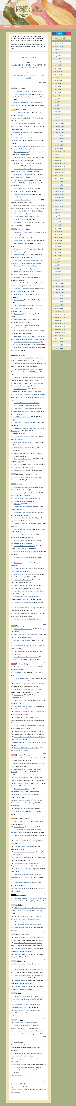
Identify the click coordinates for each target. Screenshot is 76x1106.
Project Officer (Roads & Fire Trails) (25, 447)
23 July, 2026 (57, 59)
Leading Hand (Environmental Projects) (26, 506)
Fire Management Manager (22, 763)
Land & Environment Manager (22, 94)
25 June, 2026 (57, 71)
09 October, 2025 (58, 185)
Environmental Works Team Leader (25, 535)
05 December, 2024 (59, 320)
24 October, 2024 (58, 339)
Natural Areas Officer (20, 249)
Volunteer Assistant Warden (23, 846)
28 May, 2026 (57, 83)
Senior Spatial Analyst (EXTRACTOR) (25, 369)
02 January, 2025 (58, 308)
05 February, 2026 (58, 132)
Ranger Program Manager (22, 551)
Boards (25, 75)
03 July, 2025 (57, 228)
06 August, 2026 (58, 52)
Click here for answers (18, 1075)
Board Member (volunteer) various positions (28, 943)
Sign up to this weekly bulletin (20, 1087)
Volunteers (33, 75)
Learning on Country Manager (23, 794)
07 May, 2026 (57, 92)
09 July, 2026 (57, 65)
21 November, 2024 (59, 326)
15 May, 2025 (57, 249)
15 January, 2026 (58, 142)
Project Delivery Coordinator (22, 602)
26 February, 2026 (58, 123)
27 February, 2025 (58, 283)
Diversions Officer (19, 557)
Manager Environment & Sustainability (25, 613)
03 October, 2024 (58, 348)
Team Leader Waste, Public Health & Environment (29, 205)
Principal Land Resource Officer (24, 808)
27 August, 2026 (58, 43)
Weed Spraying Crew (20, 243)
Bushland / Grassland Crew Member (25, 523)
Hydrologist (17, 383)
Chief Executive (18, 672)
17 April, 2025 (57, 262)
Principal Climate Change (21, 651)
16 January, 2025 (58, 302)
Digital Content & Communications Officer (26, 591)
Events (41, 75)
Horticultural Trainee (20, 667)
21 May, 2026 (57, 86)
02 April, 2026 (57, 108)
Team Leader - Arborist (21, 347)
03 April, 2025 (57, 268)
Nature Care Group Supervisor (23, 277)
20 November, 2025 (59, 166)
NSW (27, 65)
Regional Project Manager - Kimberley (26, 882)
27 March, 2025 (58, 271)
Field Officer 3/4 (19, 408)
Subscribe (17, 27)
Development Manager (21, 888)
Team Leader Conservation (22, 442)
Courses (28, 78)
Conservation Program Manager (24, 487)
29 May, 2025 (57, 243)
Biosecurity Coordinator (21, 194)
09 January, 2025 (58, 305)
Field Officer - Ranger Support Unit (25, 706)
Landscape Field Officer (21, 711)
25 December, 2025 (59, 151)
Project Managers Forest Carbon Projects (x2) (27, 102)
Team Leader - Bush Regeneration (24, 283)
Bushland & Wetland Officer (22, 529)
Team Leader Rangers (21, 411)
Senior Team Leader (20, 389)
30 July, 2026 (57, 56)
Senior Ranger (18, 319)
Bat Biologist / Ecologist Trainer (23, 232)
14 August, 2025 (58, 209)
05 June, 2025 (57, 240)
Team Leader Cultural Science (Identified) (27, 403)
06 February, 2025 (58, 292)
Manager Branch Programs (22, 459)
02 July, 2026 (57, 68)
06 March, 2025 (58, 280)
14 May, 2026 (57, 89)
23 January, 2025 (58, 299)
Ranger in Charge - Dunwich (22, 157)
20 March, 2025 (58, 274)
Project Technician (19, 240)
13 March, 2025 (58, 277)
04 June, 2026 (57, 80)
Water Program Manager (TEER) (24, 645)
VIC (36, 65)
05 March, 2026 (58, 120)
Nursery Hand (18, 314)
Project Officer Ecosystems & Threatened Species (29, 394)
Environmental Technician (22, 835)
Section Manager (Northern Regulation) (26, 634)
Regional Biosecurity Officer (22, 640)
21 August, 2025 (58, 206)
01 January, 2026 (58, 148)
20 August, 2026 (58, 46)
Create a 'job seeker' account (20, 1089)
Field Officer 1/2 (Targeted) (22, 417)
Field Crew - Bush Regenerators (24, 288)
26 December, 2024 (59, 311)
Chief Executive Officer (21, 216)
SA (45, 65)
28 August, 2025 (58, 203)
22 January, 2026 (58, 139)
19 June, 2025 (57, 234)
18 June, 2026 (57, 74)
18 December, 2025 (59, 154)
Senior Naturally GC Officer (22, 211)
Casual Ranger (18, 325)
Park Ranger (18, 783)
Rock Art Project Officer (21, 789)
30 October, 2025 (58, 176)
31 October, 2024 (58, 336)
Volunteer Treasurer (20, 954)
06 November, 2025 (59, 172)
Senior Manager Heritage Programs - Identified (28, 358)
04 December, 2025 (59, 160)
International (32, 67)
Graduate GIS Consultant (21, 91)
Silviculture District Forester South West (26, 748)
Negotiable (15, 65)
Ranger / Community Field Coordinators (26, 863)
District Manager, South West (23, 742)
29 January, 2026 (58, 136)
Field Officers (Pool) (20, 700)
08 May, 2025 (57, 252)
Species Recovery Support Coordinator (26, 493)
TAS (40, 65)
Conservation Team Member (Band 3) (25, 518)
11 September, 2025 (59, 197)
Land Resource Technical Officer (24, 800)
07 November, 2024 (59, 332)
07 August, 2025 (58, 212)
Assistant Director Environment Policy (25, 477)
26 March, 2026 (58, 111)
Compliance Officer (20, 725)
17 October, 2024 (58, 342)
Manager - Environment (21, 619)
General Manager (19, 574)
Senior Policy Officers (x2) (22, 453)
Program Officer (19, 300)
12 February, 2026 (58, 129)
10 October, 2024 (58, 345)
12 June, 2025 (57, 237)
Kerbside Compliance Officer (22, 580)
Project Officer (18, 254)
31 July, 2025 (57, 216)
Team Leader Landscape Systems (24, 546)
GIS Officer (17, 504)
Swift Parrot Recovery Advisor (23, 629)
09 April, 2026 (57, 105)
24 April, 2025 (57, 259)
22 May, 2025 (57, 246)
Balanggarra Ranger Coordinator (24, 852)
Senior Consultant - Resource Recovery (26, 585)
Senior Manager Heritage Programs (25, 363)
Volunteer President (20, 948)
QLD (22, 65)
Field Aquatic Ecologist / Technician (25, 678)
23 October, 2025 (58, 179)
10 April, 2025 (57, 265)
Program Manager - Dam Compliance (26, 731)
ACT (32, 65)
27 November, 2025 (59, 163)
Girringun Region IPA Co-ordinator (24, 163)
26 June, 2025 (57, 231)
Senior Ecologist (19, 237)
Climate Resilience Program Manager (25, 188)
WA (26, 67)
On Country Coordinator (21, 330)
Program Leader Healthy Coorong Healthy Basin (29, 737)
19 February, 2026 (58, 126)
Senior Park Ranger (20, 777)
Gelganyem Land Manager (22, 868)
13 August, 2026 (58, 49)
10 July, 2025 (57, 225)
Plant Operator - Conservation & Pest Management (29, 146)
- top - (44, 107)
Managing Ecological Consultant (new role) (27, 498)
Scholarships (17, 75)
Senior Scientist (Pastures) (22, 180)
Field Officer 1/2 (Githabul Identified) (25, 422)
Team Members (18, 294)
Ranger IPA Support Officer (22, 857)
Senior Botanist (19, 827)
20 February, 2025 (58, 286)
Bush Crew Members (20, 540)
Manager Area (18, 464)
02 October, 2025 (58, 188)
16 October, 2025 (58, 182)
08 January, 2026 (58, 145)
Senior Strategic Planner (21, 607)
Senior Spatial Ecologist (21, 821)
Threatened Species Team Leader (25, 758)
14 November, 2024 (59, 329)
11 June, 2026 (57, 77)
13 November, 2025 (59, 169)
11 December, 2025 (59, 157)
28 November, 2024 (59, 323)
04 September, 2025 (59, 200)
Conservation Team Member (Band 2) (25, 512)
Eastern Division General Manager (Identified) (28, 169)
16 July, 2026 (57, 62)
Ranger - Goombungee (21, 152)
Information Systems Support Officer (25, 689)
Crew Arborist (18, 563)
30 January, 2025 (58, 296)
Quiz (28, 80)
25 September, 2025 (59, 191)
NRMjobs (6, 27)
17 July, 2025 (57, 222)
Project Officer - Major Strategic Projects (26, 596)
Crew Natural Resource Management (25, 568)
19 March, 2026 (58, 114)
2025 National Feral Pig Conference (25, 1010)
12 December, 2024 (59, 317)
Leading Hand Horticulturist (21, 132)
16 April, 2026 (57, 102)
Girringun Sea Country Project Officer (25, 174)
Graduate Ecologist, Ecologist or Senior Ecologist (29, 684)
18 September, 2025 (59, 194)
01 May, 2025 (57, 256)
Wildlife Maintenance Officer (21, 112)
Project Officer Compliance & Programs (26, 436)
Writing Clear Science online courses (25, 1022)
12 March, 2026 (58, 117)
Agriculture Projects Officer (22, 200)
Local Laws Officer (18, 118)
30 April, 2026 (57, 96)
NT (22, 67)
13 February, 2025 (58, 289)
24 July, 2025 (57, 219)
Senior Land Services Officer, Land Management (29, 377)
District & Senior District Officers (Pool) (26, 717)
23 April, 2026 (57, 99)
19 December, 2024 (59, 314)
